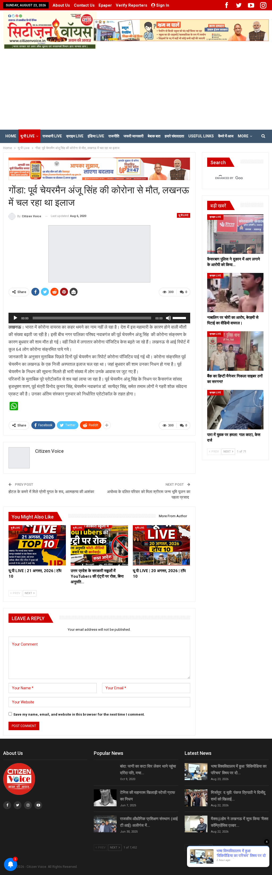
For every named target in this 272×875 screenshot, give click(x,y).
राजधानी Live (52, 136)
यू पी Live (27, 136)
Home (10, 136)
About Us (61, 5)
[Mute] (168, 318)
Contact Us (84, 5)
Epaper (105, 5)
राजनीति (113, 136)
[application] (99, 318)
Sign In (162, 5)
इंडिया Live (96, 136)
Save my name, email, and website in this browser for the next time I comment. (79, 714)
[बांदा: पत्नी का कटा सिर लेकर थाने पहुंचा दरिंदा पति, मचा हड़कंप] (105, 771)
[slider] (180, 317)
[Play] (15, 318)
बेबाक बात (154, 136)
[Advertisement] (136, 89)
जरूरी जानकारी (133, 136)
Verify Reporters (131, 5)
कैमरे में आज (225, 136)
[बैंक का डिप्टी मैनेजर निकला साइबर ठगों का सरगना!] (235, 351)
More (243, 136)
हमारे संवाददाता (174, 136)
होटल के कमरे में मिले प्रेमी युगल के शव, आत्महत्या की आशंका (51, 491)
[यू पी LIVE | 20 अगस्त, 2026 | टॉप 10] (161, 545)
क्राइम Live (74, 136)
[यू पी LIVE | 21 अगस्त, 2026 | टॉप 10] (37, 545)
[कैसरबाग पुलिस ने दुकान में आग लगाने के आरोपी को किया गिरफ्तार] (235, 234)
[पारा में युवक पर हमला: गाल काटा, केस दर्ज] (235, 409)
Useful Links (201, 136)
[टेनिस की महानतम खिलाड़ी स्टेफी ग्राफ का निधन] (105, 797)
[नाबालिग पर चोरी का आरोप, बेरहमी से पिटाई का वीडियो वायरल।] (235, 292)
